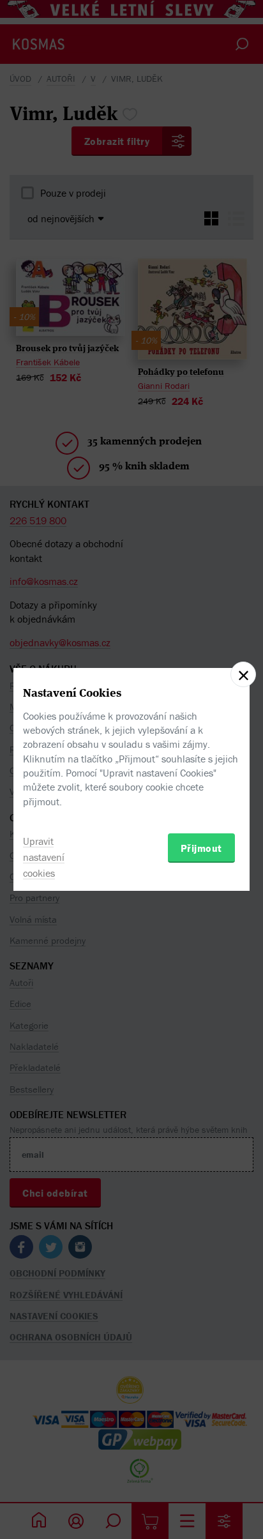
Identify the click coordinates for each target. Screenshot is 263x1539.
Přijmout (201, 848)
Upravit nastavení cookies (43, 857)
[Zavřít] (243, 674)
